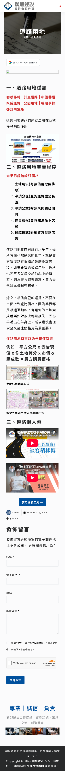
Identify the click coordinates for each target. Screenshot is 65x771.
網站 (9, 593)
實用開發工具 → (32, 502)
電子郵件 (13, 575)
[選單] (53, 5)
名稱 (10, 556)
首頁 (26, 37)
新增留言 (12, 611)
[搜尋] (60, 6)
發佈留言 (15, 680)
